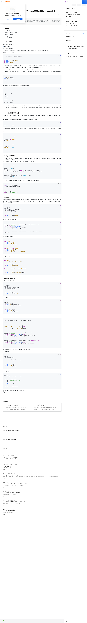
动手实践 (25, 4)
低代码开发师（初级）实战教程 (71, 48)
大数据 (13, 437)
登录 (84, 1)
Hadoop (15, 429)
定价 (25, 1)
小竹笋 (4, 482)
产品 (15, 1)
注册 (80, 1)
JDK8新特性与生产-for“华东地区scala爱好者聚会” (75, 46)
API (15, 509)
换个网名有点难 (5, 464)
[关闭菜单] (2, 2)
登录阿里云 (18, 19)
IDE (9, 473)
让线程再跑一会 (5, 437)
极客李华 (4, 491)
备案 (74, 1)
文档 (72, 1)
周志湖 (8, 621)
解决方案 (19, 1)
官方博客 (29, 4)
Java (28, 396)
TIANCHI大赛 (37, 4)
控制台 (77, 1)
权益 (23, 1)
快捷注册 (7, 19)
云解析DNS (20, 396)
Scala (24, 396)
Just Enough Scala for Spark (71, 44)
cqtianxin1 (4, 446)
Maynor (4, 429)
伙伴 (32, 1)
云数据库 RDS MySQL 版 (13, 396)
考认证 (33, 4)
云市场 (29, 1)
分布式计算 (9, 429)
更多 (83, 33)
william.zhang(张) (6, 455)
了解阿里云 (39, 1)
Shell (13, 509)
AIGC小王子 (5, 473)
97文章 (17, 621)
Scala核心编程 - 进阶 (70, 36)
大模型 (12, 1)
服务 (35, 1)
